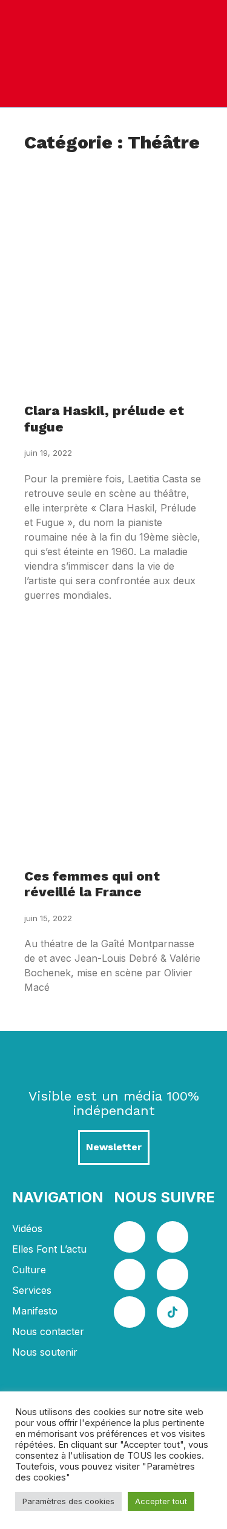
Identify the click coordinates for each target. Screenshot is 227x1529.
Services (31, 1290)
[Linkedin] (129, 1274)
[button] (204, 54)
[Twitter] (172, 1237)
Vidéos (27, 1228)
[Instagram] (129, 1312)
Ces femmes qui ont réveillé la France (92, 883)
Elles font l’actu (49, 1249)
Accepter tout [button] (161, 1501)
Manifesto (35, 1311)
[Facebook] (129, 1237)
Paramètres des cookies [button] (68, 1501)
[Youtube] (172, 1274)
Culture (29, 1270)
